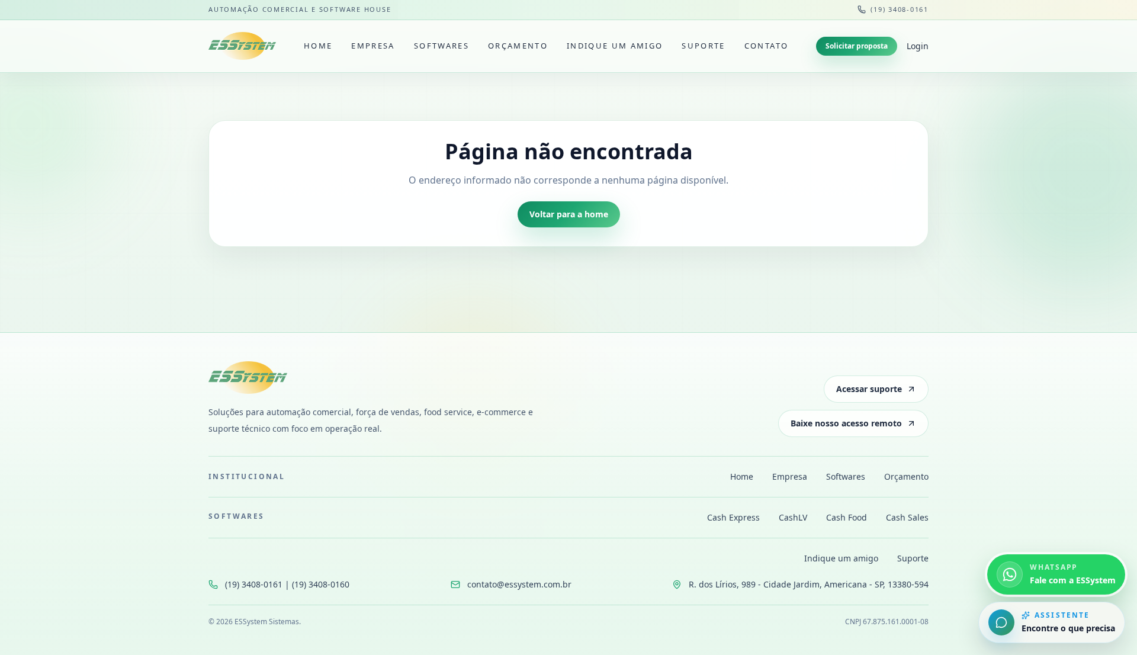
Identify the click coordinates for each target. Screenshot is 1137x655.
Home (318, 45)
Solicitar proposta (857, 46)
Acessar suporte (869, 388)
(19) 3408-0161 (900, 9)
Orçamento (518, 45)
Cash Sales (907, 517)
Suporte (703, 45)
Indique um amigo (615, 45)
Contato (766, 45)
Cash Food (846, 517)
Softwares (441, 45)
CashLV (793, 517)
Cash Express (733, 517)
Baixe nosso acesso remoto (846, 423)
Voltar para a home (568, 214)
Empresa (372, 45)
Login (918, 46)
